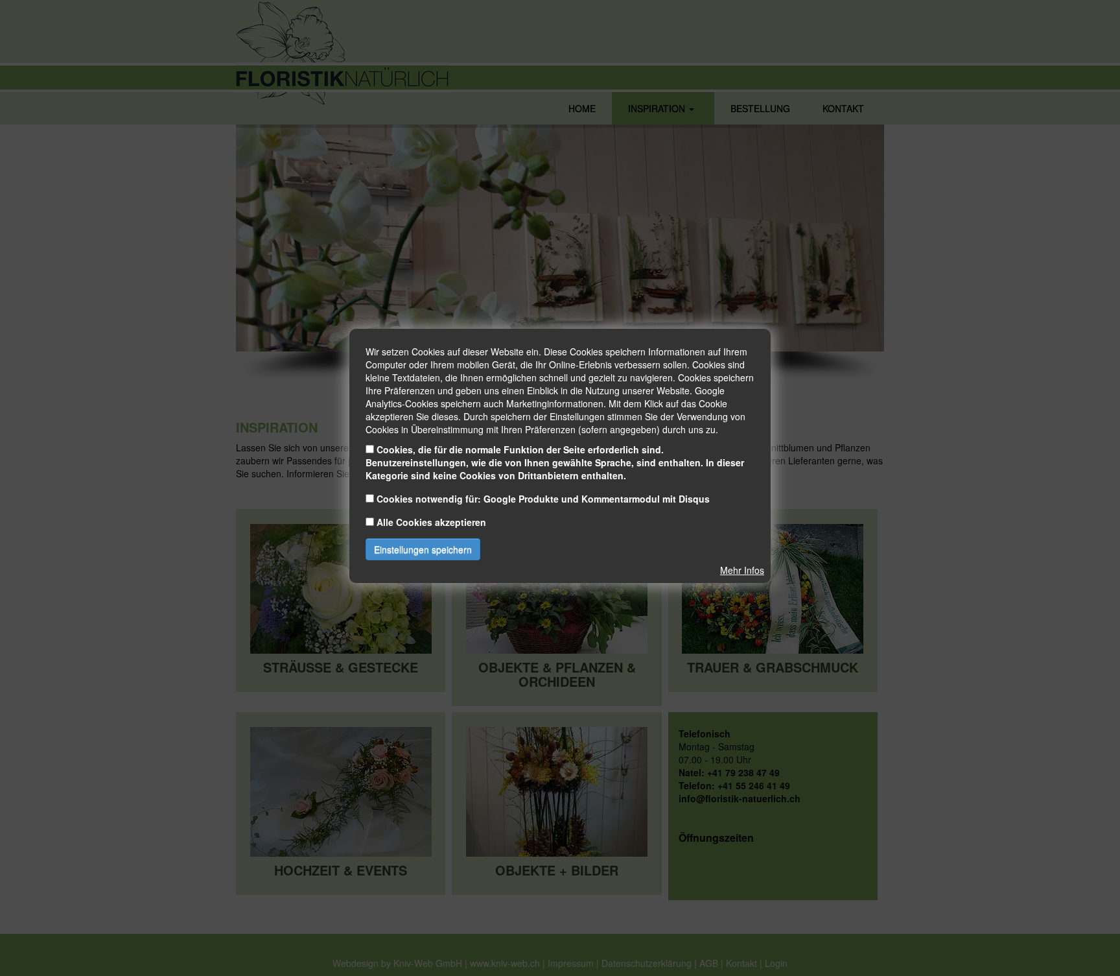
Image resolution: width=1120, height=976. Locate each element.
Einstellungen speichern (423, 549)
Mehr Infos (742, 570)
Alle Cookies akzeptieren (431, 522)
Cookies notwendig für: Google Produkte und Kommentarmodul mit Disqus (543, 498)
